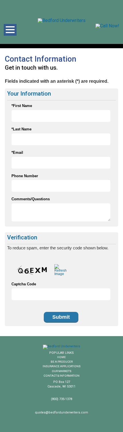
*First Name (21, 106)
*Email (17, 152)
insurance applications (62, 366)
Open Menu (10, 30)
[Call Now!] (107, 26)
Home (61, 357)
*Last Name (21, 129)
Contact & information (61, 375)
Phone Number (24, 176)
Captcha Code (23, 284)
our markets (62, 371)
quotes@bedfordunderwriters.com (61, 412)
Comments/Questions (30, 199)
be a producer (62, 361)
